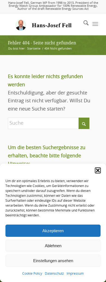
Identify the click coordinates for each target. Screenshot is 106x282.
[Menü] (95, 24)
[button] (98, 170)
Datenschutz (54, 273)
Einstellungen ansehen (53, 260)
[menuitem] (83, 24)
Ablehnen (53, 245)
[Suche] (83, 24)
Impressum (75, 273)
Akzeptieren (53, 230)
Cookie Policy (32, 273)
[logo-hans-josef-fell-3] (44, 24)
